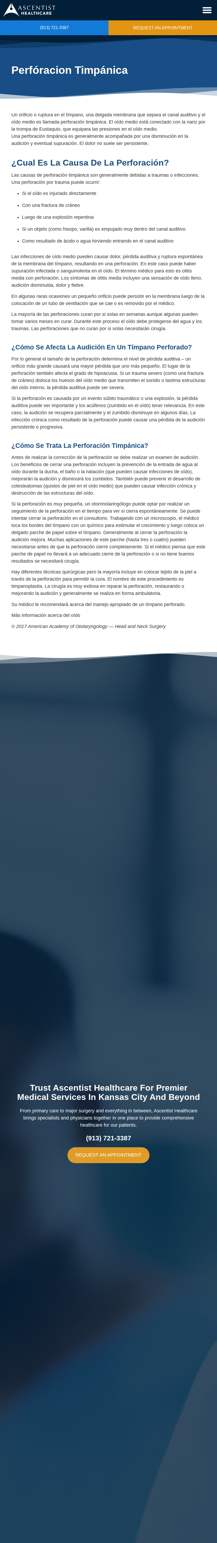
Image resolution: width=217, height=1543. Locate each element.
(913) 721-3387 (54, 27)
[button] (207, 10)
